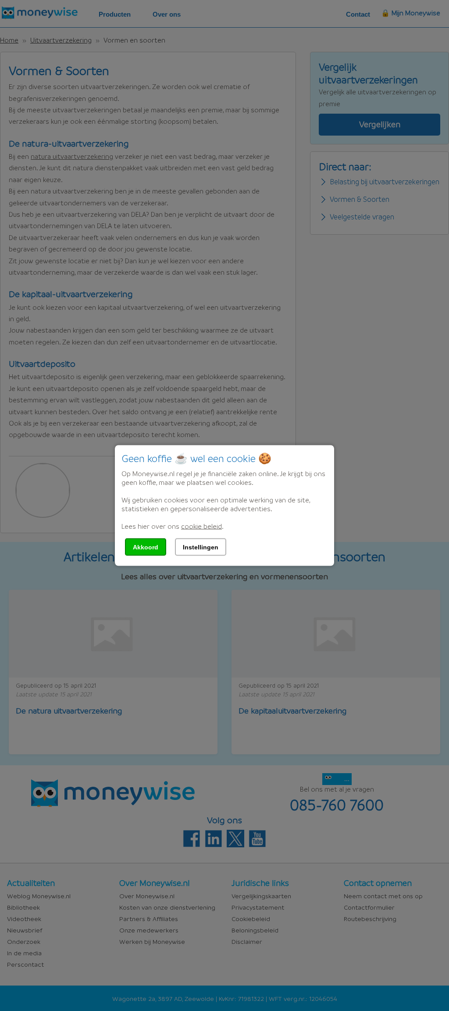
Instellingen (200, 547)
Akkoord (145, 547)
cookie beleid (201, 526)
